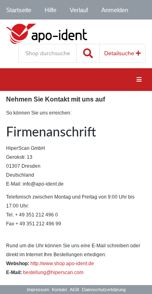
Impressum (38, 289)
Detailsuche (120, 53)
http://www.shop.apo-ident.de (62, 263)
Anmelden (114, 9)
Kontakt (59, 289)
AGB (74, 289)
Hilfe (50, 9)
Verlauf (79, 9)
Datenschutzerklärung (104, 289)
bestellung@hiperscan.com (53, 272)
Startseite (18, 9)
